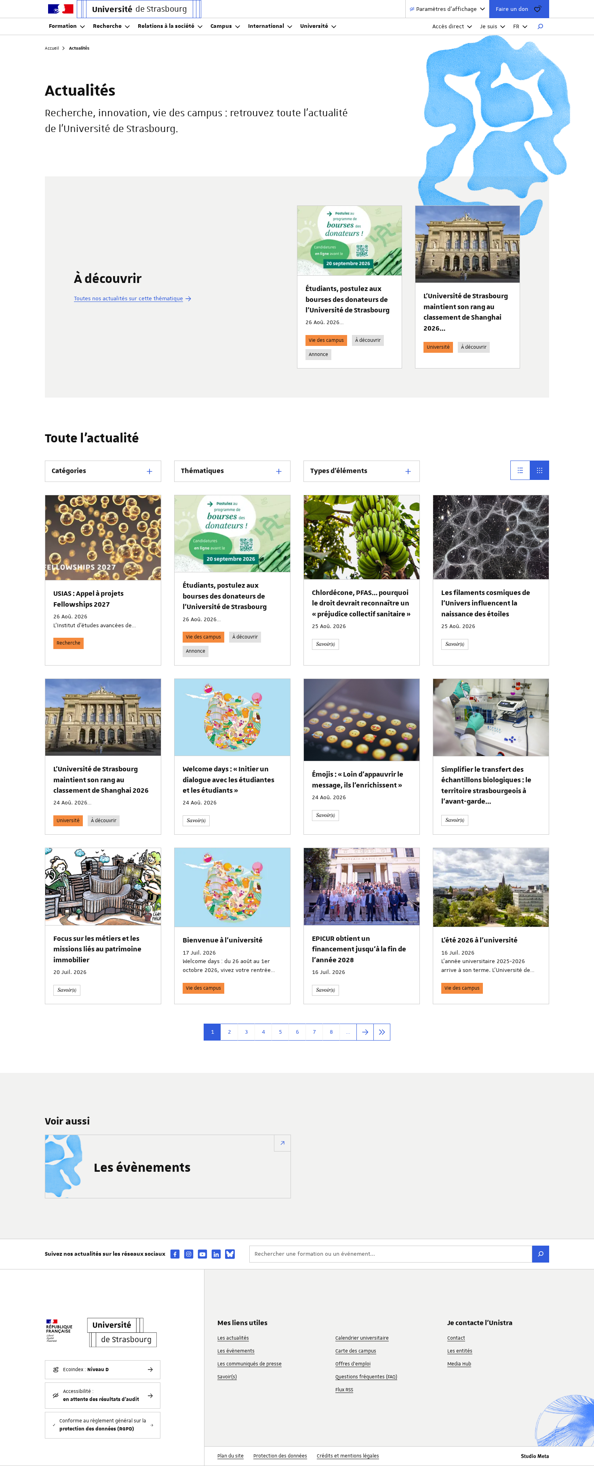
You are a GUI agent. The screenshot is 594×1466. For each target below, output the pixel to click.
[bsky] (229, 1254)
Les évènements (142, 1168)
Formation (63, 26)
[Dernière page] (381, 1032)
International (266, 26)
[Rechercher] (540, 26)
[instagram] (188, 1254)
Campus (221, 26)
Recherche (107, 26)
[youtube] (202, 1254)
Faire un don (512, 9)
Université (314, 26)
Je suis (488, 26)
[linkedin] (216, 1254)
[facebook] (175, 1254)
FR (516, 26)
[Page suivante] (364, 1032)
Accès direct (448, 26)
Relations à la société (166, 26)
